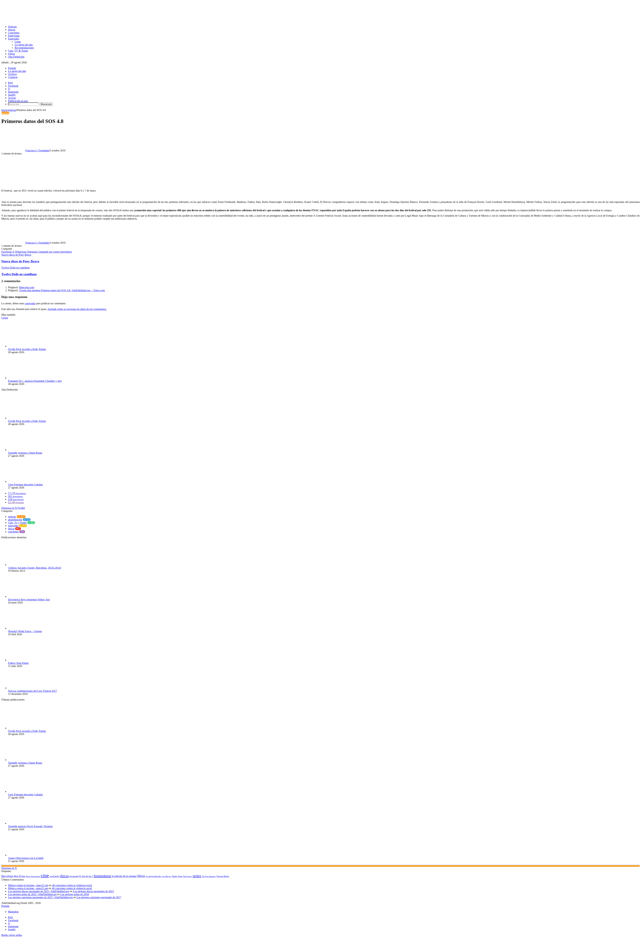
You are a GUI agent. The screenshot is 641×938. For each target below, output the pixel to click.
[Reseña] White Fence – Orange (25, 631)
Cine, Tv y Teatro (17, 522)
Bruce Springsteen (33, 876)
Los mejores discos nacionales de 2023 (93, 891)
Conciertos (13, 32)
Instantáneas (102, 876)
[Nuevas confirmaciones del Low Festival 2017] (26, 687)
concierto (54, 876)
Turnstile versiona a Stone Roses (25, 452)
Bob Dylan (19, 876)
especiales (13, 525)
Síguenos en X (9, 868)
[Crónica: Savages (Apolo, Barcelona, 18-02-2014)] (26, 564)
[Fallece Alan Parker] (26, 660)
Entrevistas (14, 35)
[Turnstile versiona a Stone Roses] (26, 449)
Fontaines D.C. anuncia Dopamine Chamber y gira (35, 381)
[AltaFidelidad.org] (42, 21)
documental (73, 876)
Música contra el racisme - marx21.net (28, 888)
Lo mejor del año (24, 44)
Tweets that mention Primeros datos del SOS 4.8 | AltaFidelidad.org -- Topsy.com (62, 290)
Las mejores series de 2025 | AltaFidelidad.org (32, 894)
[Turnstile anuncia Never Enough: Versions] (26, 823)
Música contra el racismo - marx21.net (28, 885)
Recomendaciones (24, 47)
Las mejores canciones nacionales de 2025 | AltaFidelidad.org (40, 897)
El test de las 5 (86, 876)
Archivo (12, 74)
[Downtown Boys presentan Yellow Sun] (26, 596)
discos (11, 528)
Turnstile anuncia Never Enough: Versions (30, 826)
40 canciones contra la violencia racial (72, 885)
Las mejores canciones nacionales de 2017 (99, 897)
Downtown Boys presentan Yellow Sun (29, 599)
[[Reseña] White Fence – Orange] (26, 628)
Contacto (13, 77)
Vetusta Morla (222, 876)
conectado (30, 303)
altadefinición (15, 519)
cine (45, 875)
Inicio (4, 110)
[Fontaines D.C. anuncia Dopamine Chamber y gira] (26, 378)
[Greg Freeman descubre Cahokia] (26, 481)
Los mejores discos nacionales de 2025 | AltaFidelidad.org (38, 891)
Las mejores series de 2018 (74, 894)
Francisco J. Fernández (37, 150)
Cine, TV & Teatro (18, 50)
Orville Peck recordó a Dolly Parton (27, 349)
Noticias (12, 26)
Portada (12, 68)
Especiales (13, 38)
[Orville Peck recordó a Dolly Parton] (26, 346)
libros (141, 876)
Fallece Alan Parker (18, 663)
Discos (11, 29)
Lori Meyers (166, 876)
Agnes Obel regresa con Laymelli (25, 858)
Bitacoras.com (26, 287)
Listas (18, 41)
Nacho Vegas (177, 876)
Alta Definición (16, 56)
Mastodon (13, 911)
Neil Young (187, 876)
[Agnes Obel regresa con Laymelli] (26, 855)
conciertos (13, 531)
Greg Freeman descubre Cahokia (25, 484)
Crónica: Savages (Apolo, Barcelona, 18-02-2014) (34, 567)
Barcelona (7, 876)
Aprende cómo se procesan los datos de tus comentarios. (77, 309)
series (197, 876)
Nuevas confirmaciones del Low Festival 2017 (32, 691)
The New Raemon (209, 876)
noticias (12, 110)
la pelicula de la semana (124, 876)
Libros (11, 53)
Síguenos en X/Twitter (13, 508)
